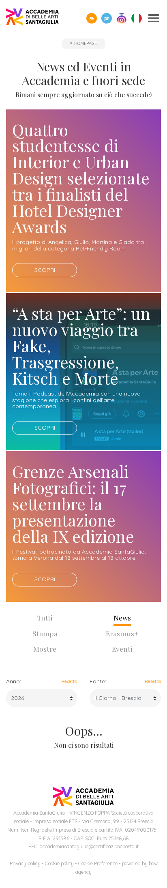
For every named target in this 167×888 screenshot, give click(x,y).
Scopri (44, 270)
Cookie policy (59, 863)
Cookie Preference (98, 863)
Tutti (45, 617)
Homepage (85, 43)
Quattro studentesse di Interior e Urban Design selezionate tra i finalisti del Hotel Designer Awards (81, 178)
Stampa (45, 633)
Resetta (69, 681)
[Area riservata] (106, 18)
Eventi (122, 648)
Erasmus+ (122, 633)
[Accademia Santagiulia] (32, 18)
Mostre (44, 648)
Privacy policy (25, 863)
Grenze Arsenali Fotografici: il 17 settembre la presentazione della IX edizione (73, 503)
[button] (91, 18)
